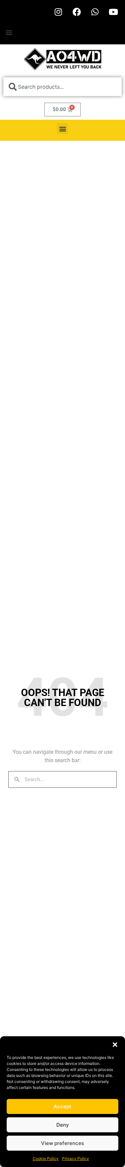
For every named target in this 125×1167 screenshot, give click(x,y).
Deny (62, 1125)
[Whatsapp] (95, 11)
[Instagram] (58, 11)
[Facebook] (76, 11)
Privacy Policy (75, 1158)
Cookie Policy (46, 1158)
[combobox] (62, 86)
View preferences (62, 1143)
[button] (115, 1044)
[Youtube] (113, 11)
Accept (62, 1106)
